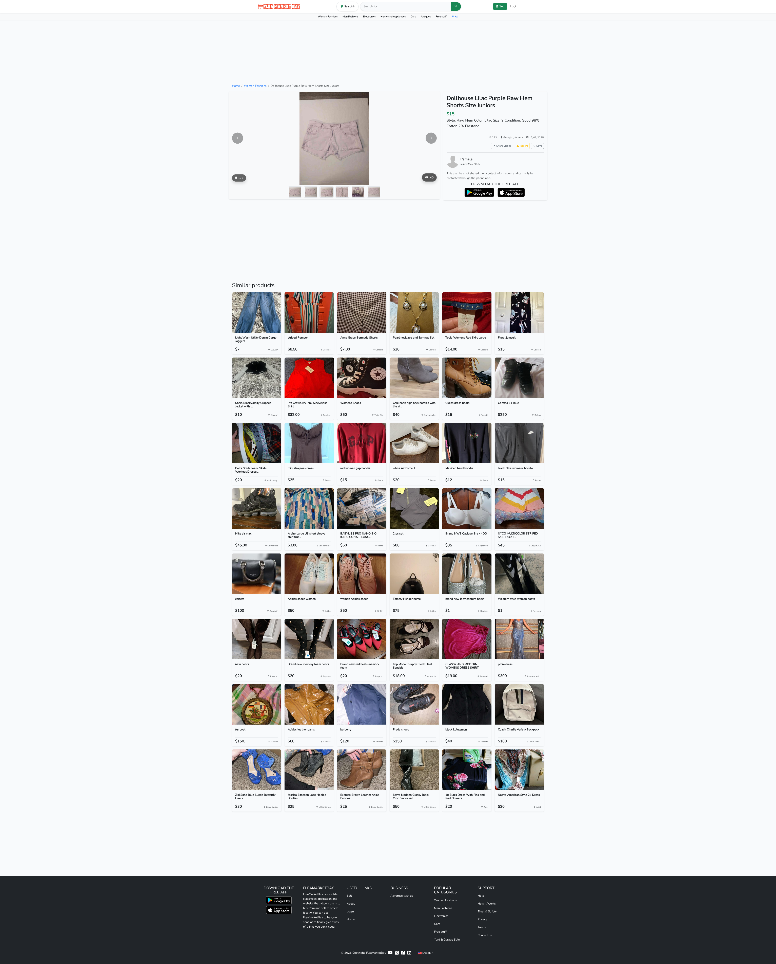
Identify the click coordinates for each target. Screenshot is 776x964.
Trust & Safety (487, 911)
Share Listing (503, 145)
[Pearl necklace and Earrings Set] (414, 312)
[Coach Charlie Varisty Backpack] (519, 704)
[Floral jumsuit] (519, 312)
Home (236, 86)
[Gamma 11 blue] (519, 378)
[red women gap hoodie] (361, 443)
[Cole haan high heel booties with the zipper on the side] (414, 378)
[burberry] (361, 704)
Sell (349, 896)
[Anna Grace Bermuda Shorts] (361, 312)
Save (539, 145)
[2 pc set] (414, 508)
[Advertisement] (388, 52)
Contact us (485, 935)
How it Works (487, 904)
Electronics (369, 16)
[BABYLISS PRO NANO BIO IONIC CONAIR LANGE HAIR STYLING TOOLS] (361, 508)
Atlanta (518, 137)
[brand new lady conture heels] (466, 573)
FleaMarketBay (376, 953)
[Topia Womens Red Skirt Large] (466, 312)
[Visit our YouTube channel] (390, 952)
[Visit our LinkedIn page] (409, 952)
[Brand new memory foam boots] (309, 639)
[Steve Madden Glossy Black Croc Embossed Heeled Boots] (414, 769)
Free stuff (441, 16)
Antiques (426, 16)
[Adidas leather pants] (309, 704)
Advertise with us (401, 896)
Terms (482, 927)
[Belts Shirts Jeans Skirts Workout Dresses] (256, 443)
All (456, 16)
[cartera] (256, 573)
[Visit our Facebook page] (403, 952)
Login (513, 6)
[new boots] (256, 639)
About (351, 904)
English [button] (426, 952)
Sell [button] (501, 6)
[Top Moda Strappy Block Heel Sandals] (414, 639)
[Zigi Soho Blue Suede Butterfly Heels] (256, 769)
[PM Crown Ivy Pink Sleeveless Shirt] (309, 378)
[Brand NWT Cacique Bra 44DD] (466, 508)
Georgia (508, 137)
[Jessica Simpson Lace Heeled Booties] (309, 769)
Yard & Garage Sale (447, 940)
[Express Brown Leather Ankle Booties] (361, 769)
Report (524, 145)
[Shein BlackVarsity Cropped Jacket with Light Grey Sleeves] (256, 378)
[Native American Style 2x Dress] (519, 769)
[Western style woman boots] (519, 573)
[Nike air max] (256, 508)
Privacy (482, 919)
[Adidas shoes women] (309, 573)
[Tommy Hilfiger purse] (414, 573)
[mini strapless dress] (309, 443)
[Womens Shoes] (361, 378)
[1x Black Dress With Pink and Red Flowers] (466, 769)
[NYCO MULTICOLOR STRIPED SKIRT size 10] (519, 508)
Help (481, 896)
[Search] (456, 6)
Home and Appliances (393, 16)
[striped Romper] (309, 312)
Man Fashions (350, 16)
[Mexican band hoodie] (466, 443)
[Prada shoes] (414, 704)
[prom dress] (519, 639)
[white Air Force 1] (414, 443)
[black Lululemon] (466, 704)
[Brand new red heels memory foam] (361, 639)
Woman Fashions (328, 16)
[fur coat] (256, 704)
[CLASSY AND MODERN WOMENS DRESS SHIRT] (466, 639)
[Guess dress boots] (466, 378)
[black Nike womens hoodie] (519, 443)
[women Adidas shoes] (361, 573)
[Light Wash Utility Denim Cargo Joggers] (256, 312)
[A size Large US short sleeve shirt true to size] (309, 508)
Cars (413, 16)
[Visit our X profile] (397, 952)
